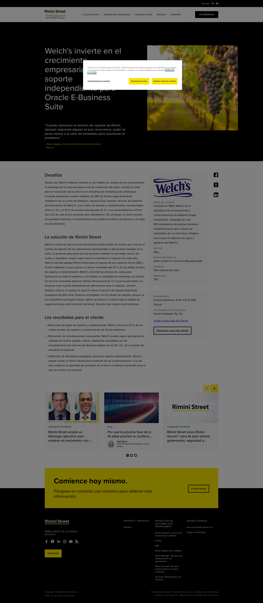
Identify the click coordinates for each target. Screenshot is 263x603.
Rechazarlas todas (139, 81)
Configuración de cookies (99, 81)
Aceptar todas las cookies (164, 81)
